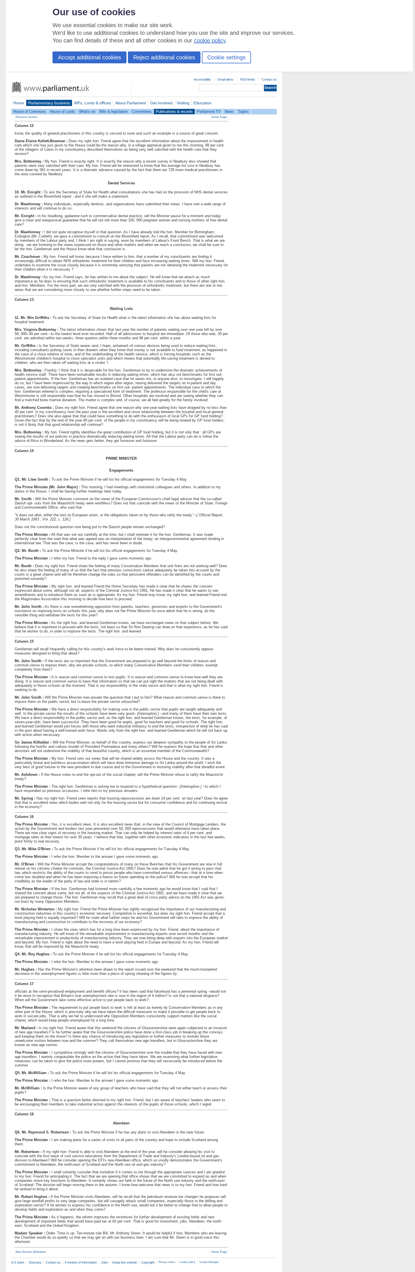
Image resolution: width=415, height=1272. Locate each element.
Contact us (269, 79)
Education (202, 103)
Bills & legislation (113, 111)
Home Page (219, 116)
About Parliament (130, 103)
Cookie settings (226, 57)
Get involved (161, 103)
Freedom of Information (81, 1262)
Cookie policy (187, 1262)
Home (18, 103)
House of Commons (29, 111)
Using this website (124, 1262)
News (229, 111)
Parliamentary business (49, 103)
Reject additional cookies (164, 57)
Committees (142, 111)
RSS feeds (247, 79)
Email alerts (225, 79)
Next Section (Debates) (31, 1251)
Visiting (183, 103)
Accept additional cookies (89, 57)
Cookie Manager (209, 1262)
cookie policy (210, 40)
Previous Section (27, 116)
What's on (87, 111)
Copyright (147, 1262)
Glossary (35, 1262)
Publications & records (174, 111)
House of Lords (62, 111)
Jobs (104, 1262)
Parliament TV (208, 111)
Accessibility (202, 79)
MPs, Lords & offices (92, 103)
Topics (243, 111)
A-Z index (18, 1262)
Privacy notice (167, 1262)
